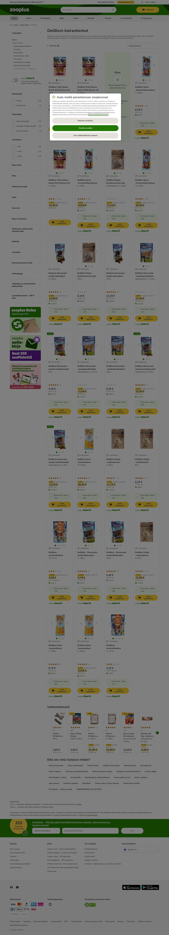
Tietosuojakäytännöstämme (98, 115)
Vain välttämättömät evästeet (85, 135)
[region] (85, 116)
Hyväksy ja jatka (85, 128)
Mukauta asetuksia (85, 120)
